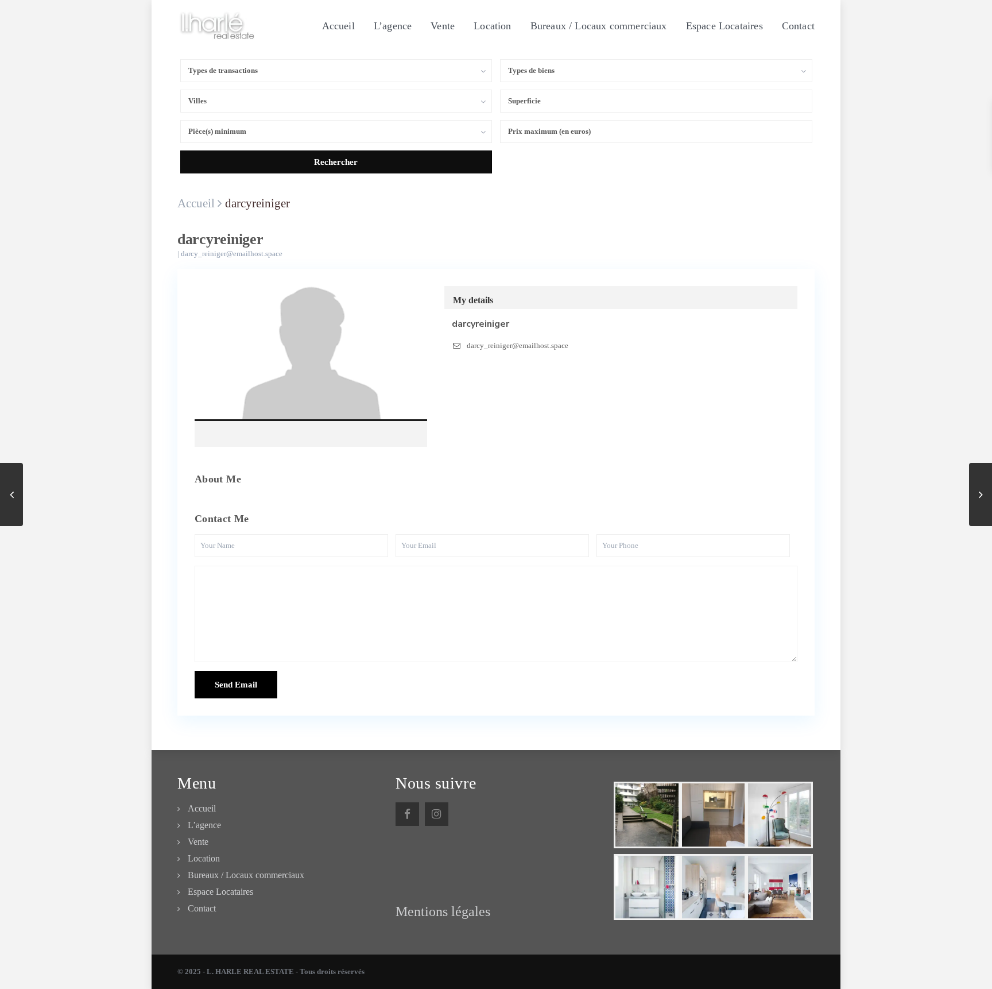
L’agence (393, 26)
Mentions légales (443, 911)
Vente (443, 26)
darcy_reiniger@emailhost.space (231, 253)
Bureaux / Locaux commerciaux (598, 26)
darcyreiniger (311, 356)
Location (492, 26)
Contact (798, 26)
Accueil (338, 26)
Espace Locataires (724, 26)
